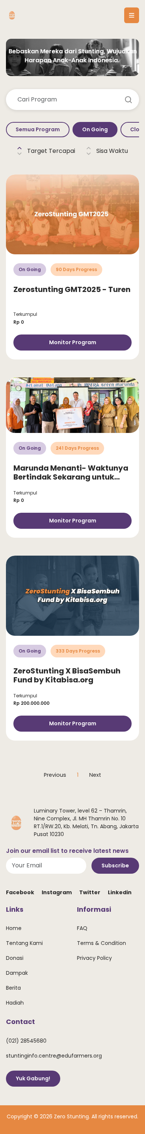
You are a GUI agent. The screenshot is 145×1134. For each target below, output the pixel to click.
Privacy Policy (94, 958)
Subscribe (115, 865)
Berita (13, 988)
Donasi (14, 958)
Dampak (17, 973)
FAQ (82, 928)
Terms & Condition (101, 943)
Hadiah (15, 1002)
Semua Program (38, 129)
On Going (95, 129)
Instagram (57, 892)
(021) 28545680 (26, 1041)
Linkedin (120, 892)
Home (14, 928)
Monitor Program (72, 342)
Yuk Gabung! (33, 1078)
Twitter (89, 892)
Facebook (20, 892)
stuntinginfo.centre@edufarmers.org (54, 1055)
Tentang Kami (24, 943)
